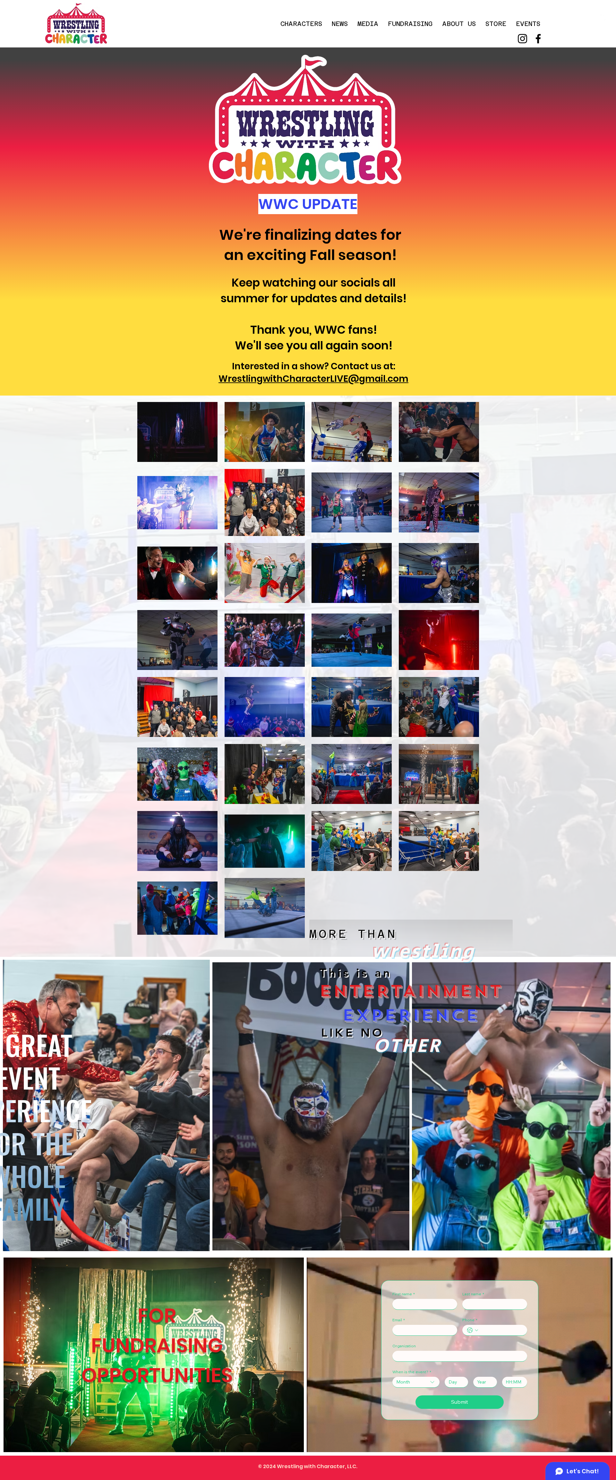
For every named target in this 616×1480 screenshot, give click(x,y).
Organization (404, 1345)
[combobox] (416, 1382)
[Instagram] (522, 38)
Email (398, 1319)
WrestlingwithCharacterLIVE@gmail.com (313, 378)
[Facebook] (538, 38)
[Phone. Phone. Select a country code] (472, 1330)
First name (403, 1294)
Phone (469, 1319)
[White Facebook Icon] (603, 17)
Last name (473, 1294)
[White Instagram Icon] (594, 17)
